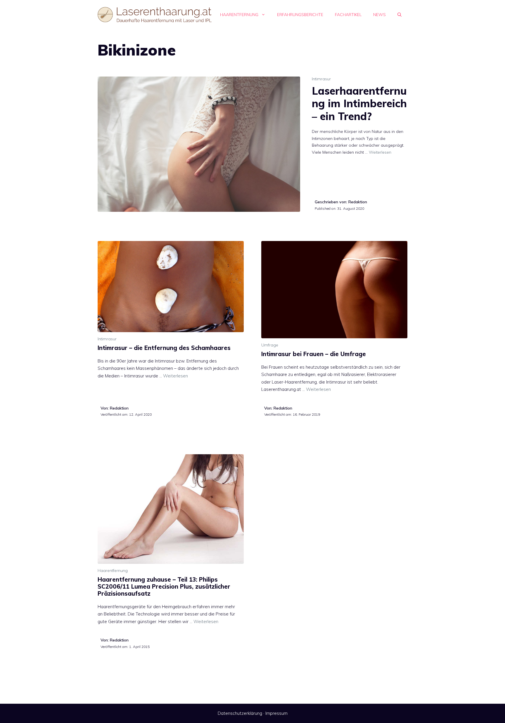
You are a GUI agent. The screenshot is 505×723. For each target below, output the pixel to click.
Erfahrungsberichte (300, 14)
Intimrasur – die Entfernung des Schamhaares (164, 347)
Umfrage (269, 345)
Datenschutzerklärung (240, 713)
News (379, 14)
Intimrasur (321, 79)
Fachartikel (348, 14)
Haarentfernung (239, 14)
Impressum (276, 713)
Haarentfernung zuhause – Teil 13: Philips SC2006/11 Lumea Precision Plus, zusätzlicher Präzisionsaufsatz (164, 586)
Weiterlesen (380, 152)
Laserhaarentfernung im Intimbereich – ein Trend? (359, 103)
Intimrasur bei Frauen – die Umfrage (313, 354)
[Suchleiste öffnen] (399, 14)
